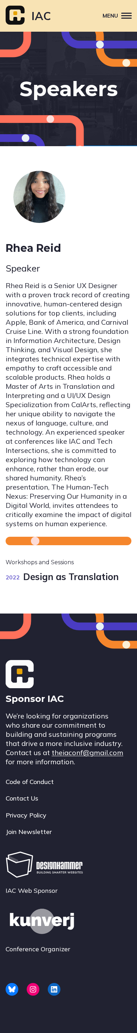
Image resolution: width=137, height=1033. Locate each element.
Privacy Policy (26, 815)
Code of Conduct (30, 782)
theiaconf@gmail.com (87, 752)
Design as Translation (71, 577)
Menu (110, 15)
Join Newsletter (29, 832)
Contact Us (22, 798)
